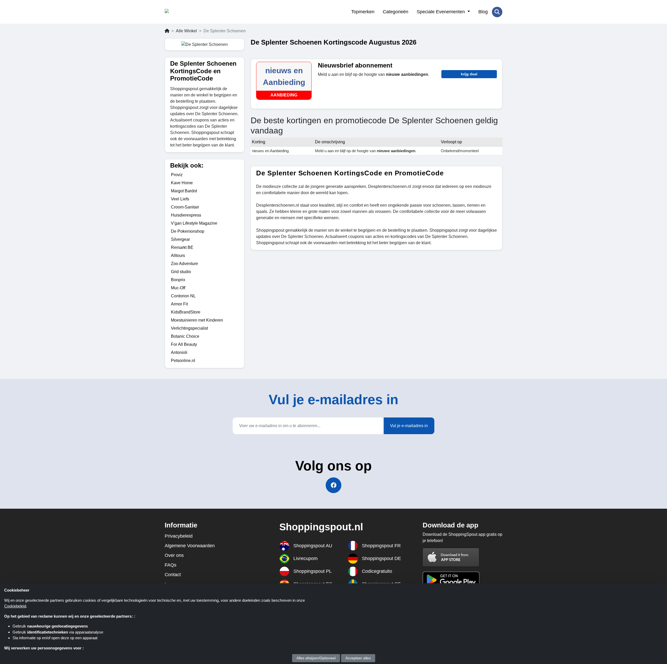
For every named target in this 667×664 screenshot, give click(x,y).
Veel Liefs (180, 199)
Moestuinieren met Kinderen (197, 320)
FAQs (170, 565)
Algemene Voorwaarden (190, 545)
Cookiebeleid (15, 606)
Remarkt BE (182, 247)
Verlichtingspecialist (189, 328)
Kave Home (182, 183)
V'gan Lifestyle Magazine (194, 223)
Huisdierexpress (186, 215)
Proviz (177, 175)
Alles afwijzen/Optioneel (316, 658)
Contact (173, 574)
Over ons (174, 555)
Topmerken (362, 11)
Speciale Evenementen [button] (441, 11)
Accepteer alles (358, 658)
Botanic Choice (185, 336)
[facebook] (333, 485)
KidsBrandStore (185, 312)
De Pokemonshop (187, 231)
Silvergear (180, 239)
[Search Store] (497, 12)
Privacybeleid (179, 536)
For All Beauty (184, 344)
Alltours (178, 255)
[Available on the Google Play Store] (451, 579)
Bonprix (178, 280)
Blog (483, 11)
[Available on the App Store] (451, 557)
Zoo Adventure (184, 263)
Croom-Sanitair (185, 207)
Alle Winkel (186, 31)
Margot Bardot (184, 191)
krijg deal (469, 74)
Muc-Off (178, 288)
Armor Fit (179, 304)
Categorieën (395, 11)
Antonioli (179, 352)
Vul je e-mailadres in (409, 425)
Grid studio (181, 271)
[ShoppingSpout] (190, 12)
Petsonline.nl (183, 360)
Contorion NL (183, 296)
